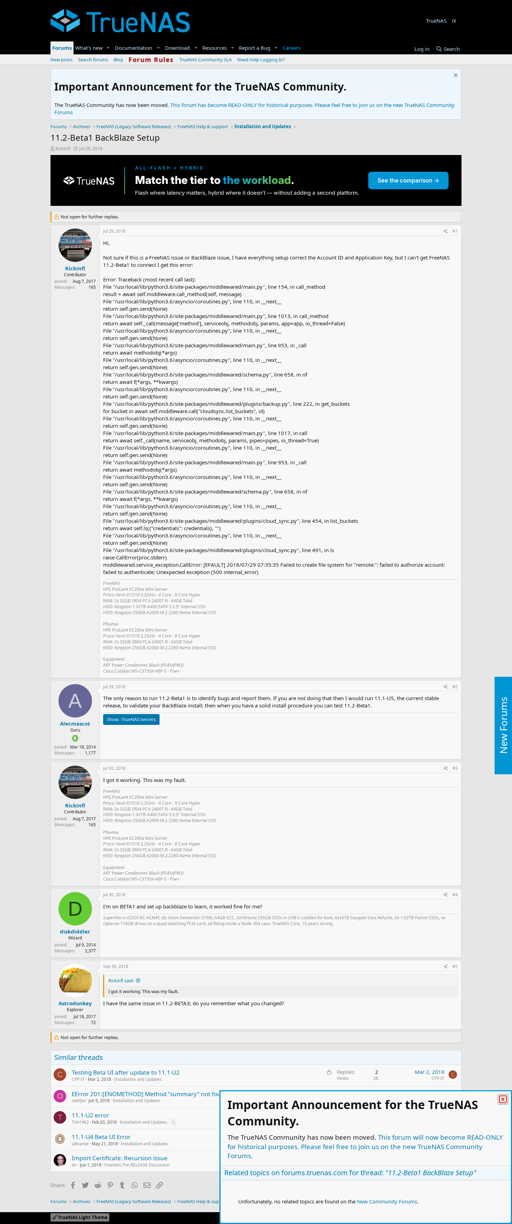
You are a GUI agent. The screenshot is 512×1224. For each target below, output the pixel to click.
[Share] (445, 231)
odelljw (78, 1100)
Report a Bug (254, 47)
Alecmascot (75, 723)
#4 (455, 895)
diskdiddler (75, 931)
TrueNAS (436, 20)
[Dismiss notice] (455, 76)
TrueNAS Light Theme (82, 1217)
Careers (291, 47)
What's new (89, 47)
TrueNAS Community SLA (205, 59)
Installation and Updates (138, 1079)
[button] (108, 47)
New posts (61, 59)
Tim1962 (80, 1122)
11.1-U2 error (90, 1115)
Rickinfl (62, 148)
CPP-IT (78, 1079)
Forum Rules (151, 59)
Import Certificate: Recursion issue (120, 1158)
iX (454, 20)
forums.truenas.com (314, 1172)
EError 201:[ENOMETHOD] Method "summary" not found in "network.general (178, 1094)
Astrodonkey (75, 1003)
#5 (455, 966)
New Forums (503, 725)
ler (74, 1165)
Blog (118, 59)
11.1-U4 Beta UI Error (101, 1137)
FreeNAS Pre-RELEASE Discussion (137, 1165)
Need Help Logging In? (261, 59)
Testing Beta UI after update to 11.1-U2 (126, 1072)
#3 (455, 768)
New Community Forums (387, 1201)
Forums (62, 47)
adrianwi (80, 1144)
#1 (455, 231)
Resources (214, 47)
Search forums (93, 59)
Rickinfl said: (121, 980)
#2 (455, 687)
